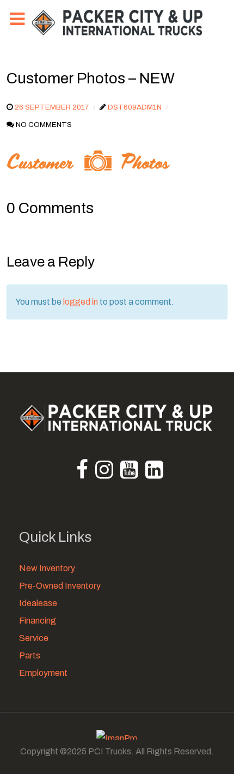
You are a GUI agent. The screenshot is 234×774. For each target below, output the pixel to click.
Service (33, 638)
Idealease (38, 603)
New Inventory (47, 568)
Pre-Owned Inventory (60, 585)
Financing (37, 620)
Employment (43, 673)
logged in (80, 301)
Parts (29, 655)
